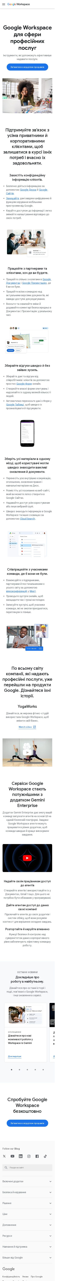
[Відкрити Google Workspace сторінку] (18, 4)
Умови (25, 1276)
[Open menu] (3, 4)
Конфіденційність (11, 1276)
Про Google (37, 1276)
